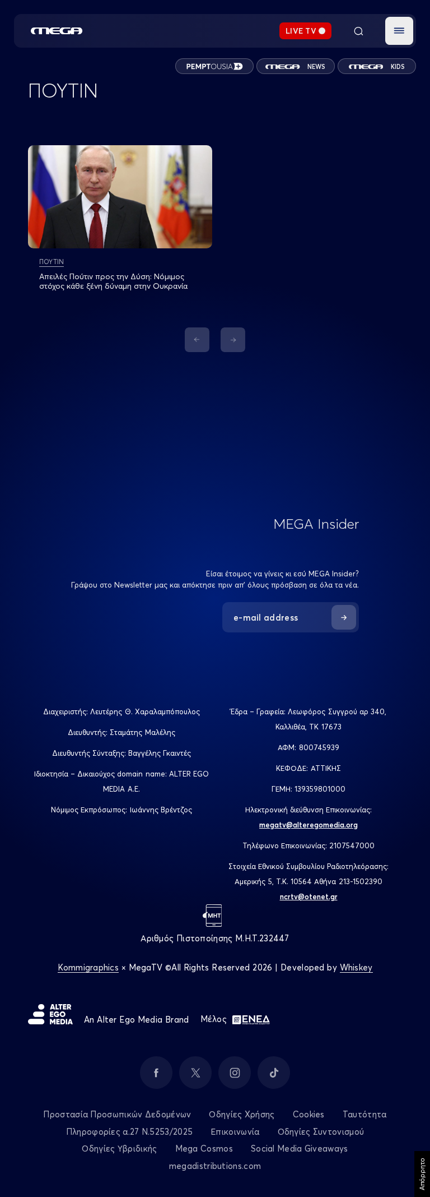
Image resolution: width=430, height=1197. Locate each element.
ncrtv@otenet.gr (309, 896)
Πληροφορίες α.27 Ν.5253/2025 (129, 1131)
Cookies (309, 1114)
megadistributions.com (215, 1166)
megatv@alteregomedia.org (308, 824)
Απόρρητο (422, 1174)
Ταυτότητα (365, 1114)
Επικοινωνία (235, 1131)
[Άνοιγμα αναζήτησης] (358, 31)
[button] (399, 31)
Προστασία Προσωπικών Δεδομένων (117, 1114)
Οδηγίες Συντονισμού (321, 1131)
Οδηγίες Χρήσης (241, 1114)
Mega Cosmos (204, 1148)
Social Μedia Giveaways (299, 1148)
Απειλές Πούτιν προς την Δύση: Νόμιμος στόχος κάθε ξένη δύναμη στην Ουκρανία (113, 281)
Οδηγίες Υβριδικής (119, 1148)
